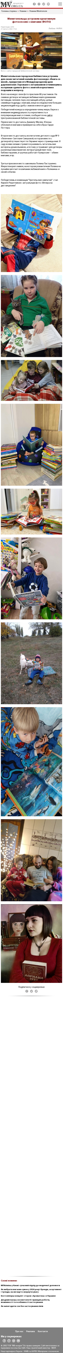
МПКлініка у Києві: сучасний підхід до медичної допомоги (30, 1285)
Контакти (43, 1332)
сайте (49, 115)
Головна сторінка (9, 11)
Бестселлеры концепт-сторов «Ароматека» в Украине (28, 1296)
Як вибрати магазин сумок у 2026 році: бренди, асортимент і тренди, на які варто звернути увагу (31, 1290)
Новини (23, 11)
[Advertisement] (31, 1138)
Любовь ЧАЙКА (55, 28)
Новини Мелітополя (38, 11)
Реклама (30, 1332)
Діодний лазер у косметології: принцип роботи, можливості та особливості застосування (25, 1301)
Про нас (19, 1332)
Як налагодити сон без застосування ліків (22, 1306)
